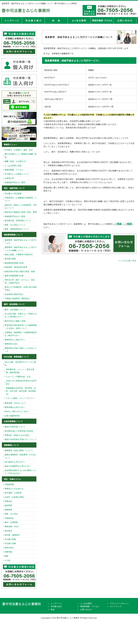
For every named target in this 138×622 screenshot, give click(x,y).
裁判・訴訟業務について (15, 310)
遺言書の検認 (10, 259)
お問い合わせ (86, 609)
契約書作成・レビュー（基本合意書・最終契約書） (20, 370)
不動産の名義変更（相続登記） (18, 298)
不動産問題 (9, 484)
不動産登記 (9, 518)
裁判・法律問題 (11, 522)
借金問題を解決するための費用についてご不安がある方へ (21, 471)
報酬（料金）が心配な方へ (16, 161)
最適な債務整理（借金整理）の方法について (21, 456)
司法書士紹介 (33, 20)
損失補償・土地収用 (13, 493)
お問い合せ (124, 20)
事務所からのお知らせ (14, 489)
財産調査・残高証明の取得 (16, 267)
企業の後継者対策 (12, 416)
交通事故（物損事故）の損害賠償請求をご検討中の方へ (21, 333)
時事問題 (8, 552)
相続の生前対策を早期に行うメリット (21, 439)
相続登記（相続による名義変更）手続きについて (21, 206)
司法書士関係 (10, 539)
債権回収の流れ (11, 344)
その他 (7, 560)
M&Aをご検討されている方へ (17, 411)
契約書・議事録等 (12, 535)
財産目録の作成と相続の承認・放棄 (20, 271)
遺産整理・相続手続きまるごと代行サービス (21, 241)
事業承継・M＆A (12, 526)
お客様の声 (9, 178)
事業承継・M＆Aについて (15, 403)
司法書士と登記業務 (13, 193)
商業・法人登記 (11, 514)
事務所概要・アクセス (102, 20)
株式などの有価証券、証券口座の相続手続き (21, 288)
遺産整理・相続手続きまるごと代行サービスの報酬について (21, 248)
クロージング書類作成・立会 (18, 377)
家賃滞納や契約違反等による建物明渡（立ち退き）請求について (21, 326)
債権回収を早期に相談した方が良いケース (21, 349)
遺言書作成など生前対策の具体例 (19, 431)
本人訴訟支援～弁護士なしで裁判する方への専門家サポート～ (21, 315)
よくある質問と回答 (13, 166)
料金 (56, 20)
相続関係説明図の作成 (14, 263)
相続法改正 (9, 548)
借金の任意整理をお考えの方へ (18, 466)
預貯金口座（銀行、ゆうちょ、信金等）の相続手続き (20, 281)
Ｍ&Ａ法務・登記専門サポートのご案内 (20, 363)
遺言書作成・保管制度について (18, 220)
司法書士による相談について (17, 174)
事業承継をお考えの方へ (15, 407)
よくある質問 (79, 20)
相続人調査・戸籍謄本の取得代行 (19, 254)
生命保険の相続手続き (14, 294)
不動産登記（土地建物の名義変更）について (21, 199)
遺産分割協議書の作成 (14, 276)
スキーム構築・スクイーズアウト (20, 398)
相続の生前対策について (15, 427)
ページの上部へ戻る (127, 260)
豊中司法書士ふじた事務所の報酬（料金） (21, 155)
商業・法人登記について (15, 225)
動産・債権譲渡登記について (17, 229)
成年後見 (8, 531)
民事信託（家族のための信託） (18, 435)
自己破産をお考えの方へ (15, 462)
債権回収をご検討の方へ (15, 340)
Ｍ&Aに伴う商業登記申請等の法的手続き (21, 382)
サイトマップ (115, 606)
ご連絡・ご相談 (123, 223)
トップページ (12, 20)
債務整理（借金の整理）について (19, 450)
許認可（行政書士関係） (15, 497)
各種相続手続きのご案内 (15, 182)
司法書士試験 (10, 543)
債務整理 (8, 510)
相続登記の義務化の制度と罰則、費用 (21, 212)
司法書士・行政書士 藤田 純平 (19, 150)
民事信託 (8, 501)
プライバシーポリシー (119, 603)
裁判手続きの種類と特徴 (15, 321)
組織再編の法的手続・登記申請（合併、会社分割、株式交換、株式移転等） (21, 391)
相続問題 (8, 505)
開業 (6, 556)
